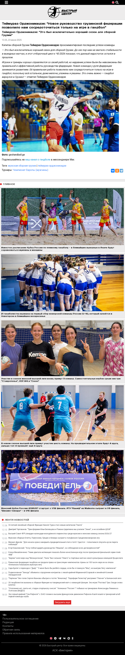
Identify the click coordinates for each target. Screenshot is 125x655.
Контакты (8, 626)
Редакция (8, 622)
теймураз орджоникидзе (52, 165)
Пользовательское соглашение (20, 618)
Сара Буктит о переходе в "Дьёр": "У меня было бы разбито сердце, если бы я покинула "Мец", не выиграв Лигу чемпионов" (62, 568)
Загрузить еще (62, 602)
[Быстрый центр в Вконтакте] (64, 638)
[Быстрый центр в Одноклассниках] (72, 638)
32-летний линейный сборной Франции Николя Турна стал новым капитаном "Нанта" (45, 525)
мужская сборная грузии (22, 165)
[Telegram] (121, 171)
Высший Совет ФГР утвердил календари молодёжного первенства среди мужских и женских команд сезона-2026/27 (60, 534)
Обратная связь (11, 629)
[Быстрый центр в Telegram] (59, 638)
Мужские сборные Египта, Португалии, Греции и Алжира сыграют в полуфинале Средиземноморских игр (54, 538)
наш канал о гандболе (37, 159)
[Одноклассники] (117, 171)
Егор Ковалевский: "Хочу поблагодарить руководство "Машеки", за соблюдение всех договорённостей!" (54, 548)
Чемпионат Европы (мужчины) (30, 170)
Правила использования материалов (23, 633)
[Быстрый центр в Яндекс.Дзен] (55, 638)
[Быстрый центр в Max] (69, 638)
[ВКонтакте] (113, 171)
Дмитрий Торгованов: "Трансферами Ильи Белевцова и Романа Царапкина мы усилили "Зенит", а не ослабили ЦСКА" (59, 529)
